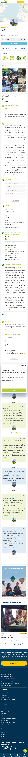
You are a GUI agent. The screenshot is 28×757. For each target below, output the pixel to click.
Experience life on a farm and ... (9, 441)
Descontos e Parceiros (6, 685)
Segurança (3, 713)
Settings (22, 386)
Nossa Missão (4, 704)
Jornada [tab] (22, 48)
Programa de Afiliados (6, 702)
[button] (11, 640)
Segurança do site (14, 358)
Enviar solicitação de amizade (16, 39)
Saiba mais (14, 572)
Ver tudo (24, 65)
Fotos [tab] (8, 48)
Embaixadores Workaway (6, 701)
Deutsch (3, 732)
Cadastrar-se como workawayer (8, 679)
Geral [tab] (2, 48)
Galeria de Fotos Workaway (7, 693)
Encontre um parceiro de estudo (13, 227)
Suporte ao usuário (5, 711)
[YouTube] (7, 748)
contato (14, 43)
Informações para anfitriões (7, 676)
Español (2, 736)
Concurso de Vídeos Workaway (8, 699)
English (2, 730)
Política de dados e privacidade (8, 722)
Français (3, 734)
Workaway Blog (4, 692)
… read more (8, 423)
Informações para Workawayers (8, 678)
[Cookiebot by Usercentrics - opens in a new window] (20, 365)
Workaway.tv (4, 695)
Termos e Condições (5, 720)
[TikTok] (15, 748)
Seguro (2, 716)
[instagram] (11, 748)
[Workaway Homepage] (5, 1)
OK (14, 390)
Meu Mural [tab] (15, 48)
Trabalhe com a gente (5, 724)
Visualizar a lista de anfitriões (14, 644)
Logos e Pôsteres (5, 697)
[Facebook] (3, 748)
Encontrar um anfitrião (6, 674)
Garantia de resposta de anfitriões (8, 718)
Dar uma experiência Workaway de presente (10, 683)
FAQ (2, 715)
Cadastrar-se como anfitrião (7, 681)
